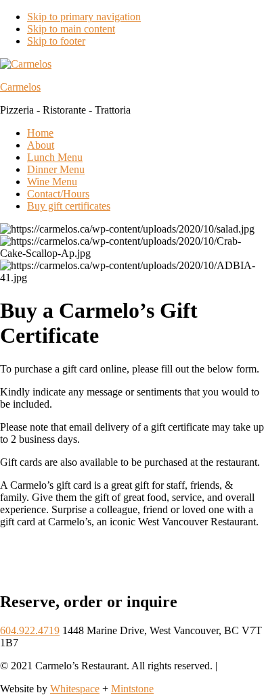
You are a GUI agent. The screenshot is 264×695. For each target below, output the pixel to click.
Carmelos (20, 87)
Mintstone (132, 688)
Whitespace (75, 688)
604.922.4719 (30, 630)
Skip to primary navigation (84, 16)
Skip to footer (56, 41)
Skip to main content (71, 28)
